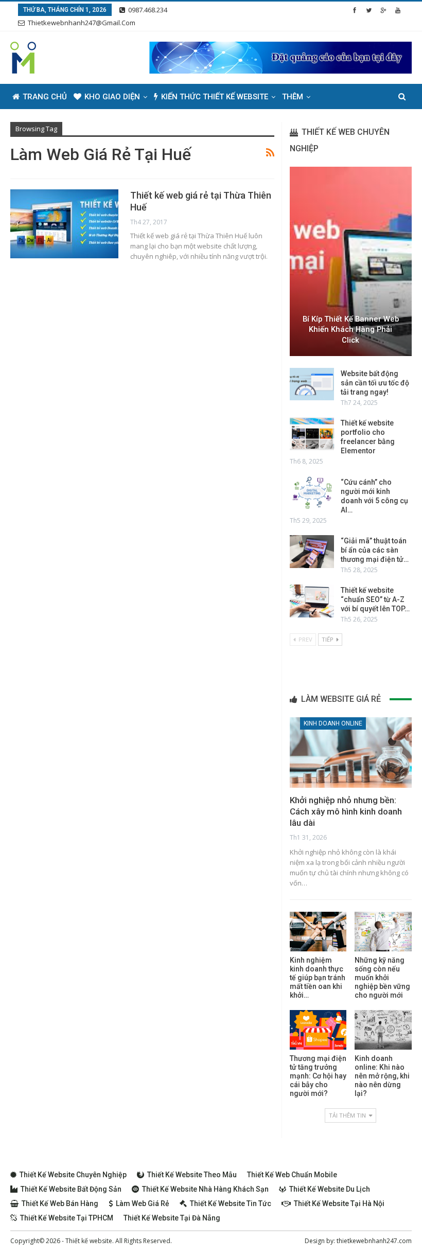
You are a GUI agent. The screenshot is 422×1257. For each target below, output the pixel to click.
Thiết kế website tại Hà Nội (339, 1203)
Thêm (292, 96)
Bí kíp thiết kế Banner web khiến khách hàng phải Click (351, 329)
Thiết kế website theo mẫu (192, 1175)
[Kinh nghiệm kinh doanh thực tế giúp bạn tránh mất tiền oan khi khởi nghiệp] (318, 931)
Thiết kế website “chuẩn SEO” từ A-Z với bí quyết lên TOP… (375, 599)
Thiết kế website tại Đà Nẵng (172, 1218)
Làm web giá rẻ (142, 1203)
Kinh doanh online (333, 723)
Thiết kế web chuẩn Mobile (292, 1175)
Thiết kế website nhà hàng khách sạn (205, 1189)
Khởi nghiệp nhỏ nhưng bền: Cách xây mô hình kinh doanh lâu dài (346, 811)
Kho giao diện (112, 96)
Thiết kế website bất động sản (71, 1189)
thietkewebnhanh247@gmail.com (81, 22)
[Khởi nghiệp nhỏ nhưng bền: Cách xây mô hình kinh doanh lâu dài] (351, 752)
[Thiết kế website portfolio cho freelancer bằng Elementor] (312, 433)
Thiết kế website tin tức (230, 1203)
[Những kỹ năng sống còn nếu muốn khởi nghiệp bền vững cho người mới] (383, 931)
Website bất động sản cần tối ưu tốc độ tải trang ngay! (375, 382)
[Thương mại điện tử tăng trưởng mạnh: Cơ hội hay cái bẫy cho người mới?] (318, 1030)
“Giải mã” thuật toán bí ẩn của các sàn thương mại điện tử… (375, 550)
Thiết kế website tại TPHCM (66, 1218)
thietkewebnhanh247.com (374, 1240)
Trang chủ (45, 96)
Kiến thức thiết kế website (214, 96)
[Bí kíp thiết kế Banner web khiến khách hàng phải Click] (351, 261)
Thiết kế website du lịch (329, 1189)
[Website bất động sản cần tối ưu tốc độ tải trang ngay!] (312, 384)
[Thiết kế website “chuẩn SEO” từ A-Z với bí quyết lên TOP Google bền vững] (312, 601)
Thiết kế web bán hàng (60, 1203)
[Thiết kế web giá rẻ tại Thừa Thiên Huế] (64, 223)
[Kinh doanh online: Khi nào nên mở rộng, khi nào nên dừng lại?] (383, 1030)
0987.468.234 (147, 9)
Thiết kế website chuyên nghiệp (73, 1175)
